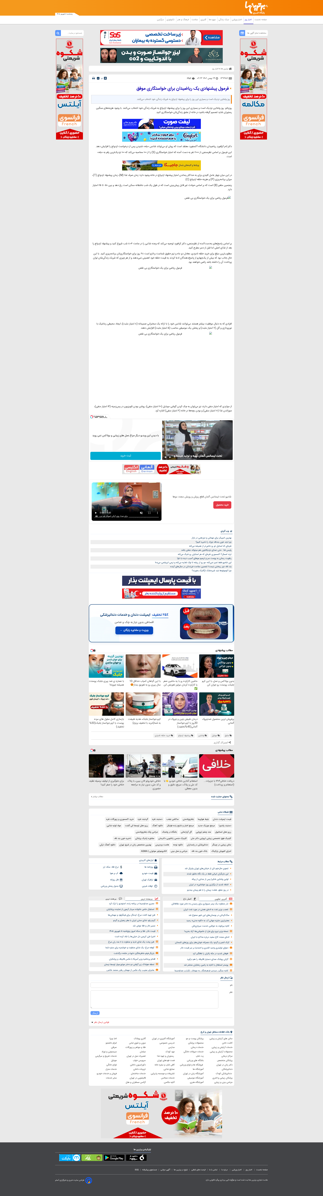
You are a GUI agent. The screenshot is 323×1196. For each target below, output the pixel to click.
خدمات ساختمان (138, 1073)
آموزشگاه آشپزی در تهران (163, 1039)
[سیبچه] (136, 1158)
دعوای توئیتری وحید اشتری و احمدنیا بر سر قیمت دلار (204, 948)
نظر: (230, 992)
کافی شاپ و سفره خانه (165, 1065)
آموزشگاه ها (198, 1069)
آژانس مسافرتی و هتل (136, 1082)
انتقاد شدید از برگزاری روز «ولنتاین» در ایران (208, 884)
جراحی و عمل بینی (179, 851)
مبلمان (143, 1052)
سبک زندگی (224, 20)
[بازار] (91, 1158)
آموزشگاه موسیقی (195, 1078)
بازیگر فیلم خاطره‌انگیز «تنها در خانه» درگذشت (134, 953)
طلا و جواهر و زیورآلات (135, 1047)
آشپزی (204, 20)
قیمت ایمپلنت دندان (222, 819)
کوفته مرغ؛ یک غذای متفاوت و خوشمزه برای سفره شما (129, 948)
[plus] (105, 78)
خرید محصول (222, 505)
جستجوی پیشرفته (149, 1169)
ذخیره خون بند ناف (122, 838)
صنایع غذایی (169, 1069)
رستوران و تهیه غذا (166, 1056)
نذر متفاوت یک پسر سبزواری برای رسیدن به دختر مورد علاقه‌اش (199, 904)
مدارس (171, 1047)
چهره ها (212, 20)
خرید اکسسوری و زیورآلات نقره (120, 819)
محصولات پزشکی (196, 1043)
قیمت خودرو (147, 873)
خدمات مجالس (168, 1078)
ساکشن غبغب (172, 819)
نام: (231, 985)
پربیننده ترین (147, 898)
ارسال (95, 1013)
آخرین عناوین (221, 899)
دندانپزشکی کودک (224, 1073)
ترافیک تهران (147, 880)
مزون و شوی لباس (137, 1043)
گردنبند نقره (143, 819)
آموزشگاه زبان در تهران (193, 1073)
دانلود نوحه (178, 845)
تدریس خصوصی (167, 1043)
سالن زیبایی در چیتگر (221, 845)
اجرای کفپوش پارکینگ (221, 851)
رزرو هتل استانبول (223, 832)
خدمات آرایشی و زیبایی (222, 1047)
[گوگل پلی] (114, 1158)
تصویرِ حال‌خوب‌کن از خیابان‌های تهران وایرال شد (206, 868)
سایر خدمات (111, 1078)
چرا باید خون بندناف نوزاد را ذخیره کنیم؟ (213, 542)
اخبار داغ (187, 899)
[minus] (98, 78)
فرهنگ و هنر (183, 20)
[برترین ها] (255, 7)
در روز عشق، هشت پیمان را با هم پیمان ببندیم (207, 890)
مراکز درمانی (226, 1056)
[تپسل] (91, 417)
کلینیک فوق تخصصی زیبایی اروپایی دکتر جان (211, 838)
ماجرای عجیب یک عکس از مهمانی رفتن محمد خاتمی (130, 970)
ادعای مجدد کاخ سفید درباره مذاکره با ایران (210, 937)
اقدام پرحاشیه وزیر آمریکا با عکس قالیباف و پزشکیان (132, 959)
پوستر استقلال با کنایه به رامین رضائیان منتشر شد (206, 965)
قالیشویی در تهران (138, 1078)
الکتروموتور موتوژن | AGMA (154, 851)
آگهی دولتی (165, 1169)
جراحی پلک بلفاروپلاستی (147, 832)
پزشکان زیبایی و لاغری (222, 1078)
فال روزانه (114, 880)
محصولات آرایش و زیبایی (221, 1052)
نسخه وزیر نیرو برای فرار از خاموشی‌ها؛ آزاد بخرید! (206, 931)
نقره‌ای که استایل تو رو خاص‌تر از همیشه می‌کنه (210, 546)
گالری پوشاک (140, 1039)
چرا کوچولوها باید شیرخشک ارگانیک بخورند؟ (211, 570)
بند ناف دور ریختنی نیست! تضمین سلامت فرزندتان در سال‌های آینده (200, 566)
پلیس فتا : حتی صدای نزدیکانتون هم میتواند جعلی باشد (206, 550)
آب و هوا (114, 873)
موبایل (114, 1060)
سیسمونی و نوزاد (109, 1052)
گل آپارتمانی (186, 832)
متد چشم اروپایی (203, 832)
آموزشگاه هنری (197, 1082)
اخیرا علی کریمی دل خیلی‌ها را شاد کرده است (135, 936)
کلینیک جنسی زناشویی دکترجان (172, 838)
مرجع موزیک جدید (206, 826)
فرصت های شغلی (198, 1169)
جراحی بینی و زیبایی (223, 1082)
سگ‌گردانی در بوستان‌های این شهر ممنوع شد (209, 915)
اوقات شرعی (147, 886)
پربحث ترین (110, 898)
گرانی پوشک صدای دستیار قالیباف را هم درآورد (207, 959)
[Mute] (170, 457)
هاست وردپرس (162, 845)
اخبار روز (248, 20)
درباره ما (224, 1169)
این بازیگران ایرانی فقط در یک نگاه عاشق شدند (207, 874)
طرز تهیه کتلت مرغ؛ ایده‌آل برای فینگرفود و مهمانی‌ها (131, 915)
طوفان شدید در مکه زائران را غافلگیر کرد (210, 953)
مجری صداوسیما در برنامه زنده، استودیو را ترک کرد (131, 904)
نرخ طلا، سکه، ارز (111, 867)
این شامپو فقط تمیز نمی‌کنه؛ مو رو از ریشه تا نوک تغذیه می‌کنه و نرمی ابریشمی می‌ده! (193, 562)
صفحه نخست (261, 20)
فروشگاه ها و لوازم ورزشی (192, 1065)
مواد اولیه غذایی (114, 826)
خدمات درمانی (197, 1047)
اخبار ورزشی (237, 20)
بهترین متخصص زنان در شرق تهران (135, 845)
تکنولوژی (171, 20)
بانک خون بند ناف (199, 851)
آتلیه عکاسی (169, 1082)
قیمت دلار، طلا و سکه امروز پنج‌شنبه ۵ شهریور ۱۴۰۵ (132, 931)
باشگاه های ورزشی (195, 1060)
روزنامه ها (149, 867)
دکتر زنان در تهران (224, 1065)
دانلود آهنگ (157, 826)
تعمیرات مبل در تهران (136, 1056)
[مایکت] (69, 1158)
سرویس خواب (139, 1060)
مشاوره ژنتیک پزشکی (144, 838)
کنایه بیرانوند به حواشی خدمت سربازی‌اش (210, 926)
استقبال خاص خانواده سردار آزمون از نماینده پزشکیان (130, 909)
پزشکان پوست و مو (195, 1039)
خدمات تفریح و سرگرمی (106, 1056)
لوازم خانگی (111, 1065)
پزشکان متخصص (224, 1060)
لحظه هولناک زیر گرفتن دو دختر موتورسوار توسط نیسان (129, 964)
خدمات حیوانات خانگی (194, 1052)
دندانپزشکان (227, 1069)
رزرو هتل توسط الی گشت (136, 826)
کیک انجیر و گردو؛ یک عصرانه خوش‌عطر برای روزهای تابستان (202, 942)
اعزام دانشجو (111, 1043)
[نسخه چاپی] (93, 78)
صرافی (114, 1047)
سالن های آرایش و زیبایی (220, 1039)
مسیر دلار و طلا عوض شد (144, 926)
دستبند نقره (157, 819)
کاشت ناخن (227, 1043)
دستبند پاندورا (225, 826)
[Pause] (166, 457)
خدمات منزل (111, 1069)
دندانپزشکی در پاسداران (197, 845)
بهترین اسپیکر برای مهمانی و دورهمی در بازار (211, 538)
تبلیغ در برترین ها (181, 1169)
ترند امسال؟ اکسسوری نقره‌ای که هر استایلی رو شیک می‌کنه (204, 554)
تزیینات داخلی (139, 1069)
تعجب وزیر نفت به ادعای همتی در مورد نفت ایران (206, 909)
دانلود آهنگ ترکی (107, 845)
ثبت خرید (125, 456)
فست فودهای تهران (166, 1060)
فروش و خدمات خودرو (107, 1073)
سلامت (195, 20)
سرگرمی (160, 20)
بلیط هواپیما (203, 819)
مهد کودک (170, 1052)
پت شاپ (200, 1056)
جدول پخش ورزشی (110, 886)
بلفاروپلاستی (188, 819)
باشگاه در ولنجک (169, 832)
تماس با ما (213, 1169)
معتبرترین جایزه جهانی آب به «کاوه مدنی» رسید (207, 920)
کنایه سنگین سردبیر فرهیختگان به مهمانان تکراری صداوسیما (201, 970)
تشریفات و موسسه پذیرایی (163, 1073)
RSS (137, 1169)
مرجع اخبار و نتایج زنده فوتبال (180, 826)
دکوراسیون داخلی (138, 1065)
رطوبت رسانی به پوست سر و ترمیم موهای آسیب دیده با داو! (204, 558)
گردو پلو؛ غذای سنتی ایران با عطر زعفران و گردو (134, 920)
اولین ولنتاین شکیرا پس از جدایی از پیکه (210, 879)
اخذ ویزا (113, 1039)
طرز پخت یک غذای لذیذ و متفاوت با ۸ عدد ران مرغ (131, 942)
